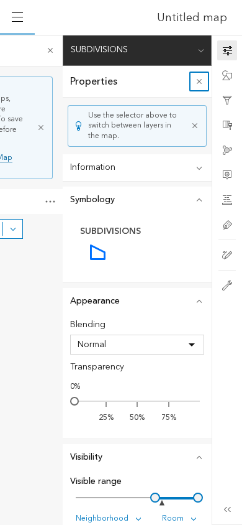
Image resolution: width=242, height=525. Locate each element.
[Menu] (17, 17)
